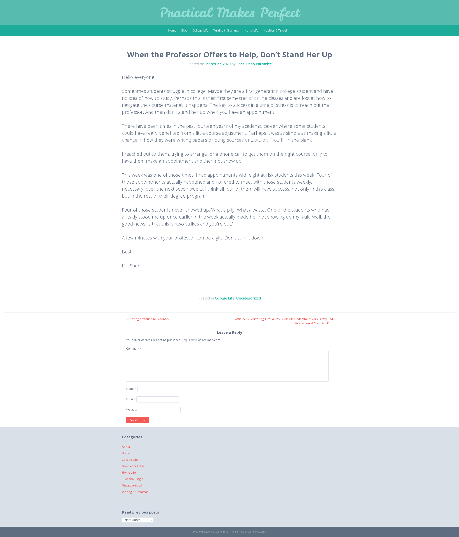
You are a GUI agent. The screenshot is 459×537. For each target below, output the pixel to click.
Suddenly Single (132, 479)
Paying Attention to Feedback (147, 319)
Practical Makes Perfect (230, 12)
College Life (200, 30)
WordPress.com (256, 531)
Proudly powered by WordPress (210, 531)
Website (131, 410)
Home (172, 30)
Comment (134, 349)
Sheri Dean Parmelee (254, 63)
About (126, 447)
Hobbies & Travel (275, 30)
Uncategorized (248, 298)
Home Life (251, 30)
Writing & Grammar (226, 30)
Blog (184, 30)
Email (131, 399)
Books (126, 453)
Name (131, 389)
